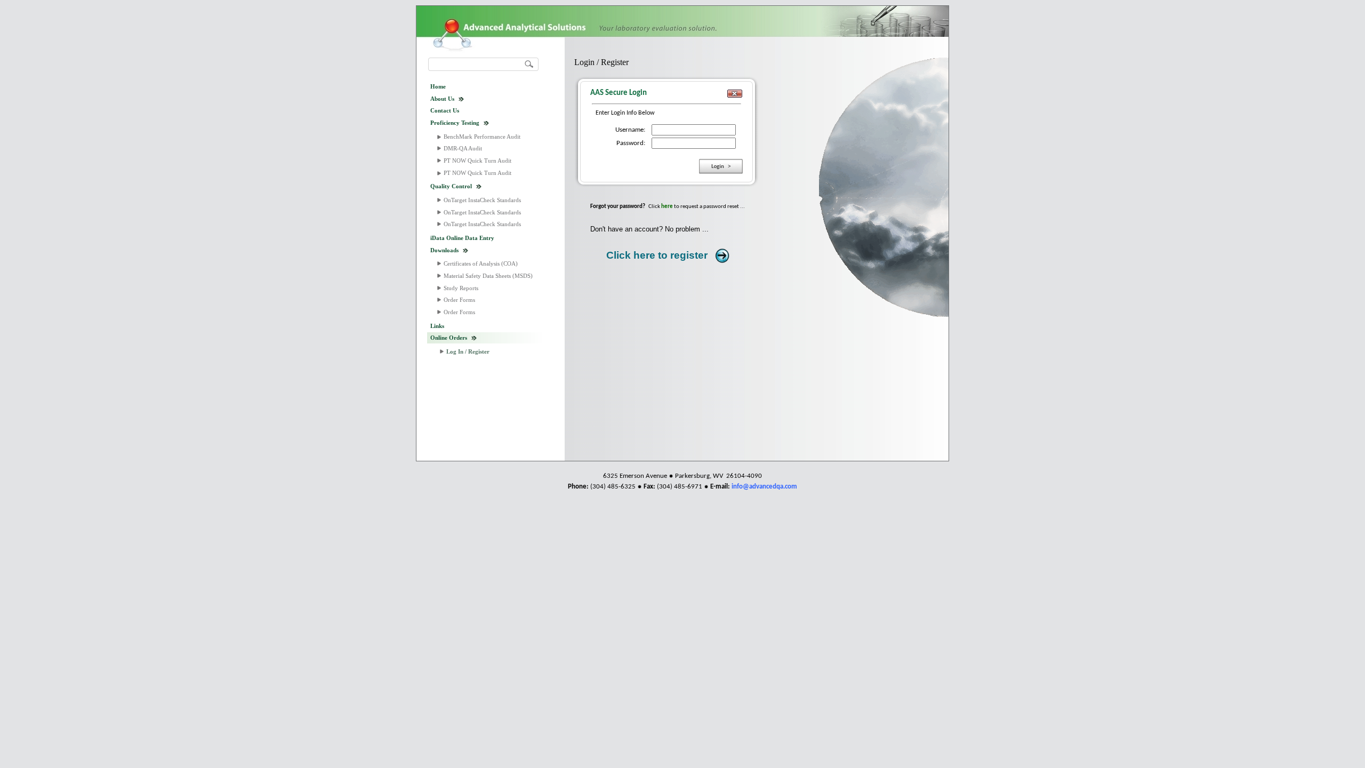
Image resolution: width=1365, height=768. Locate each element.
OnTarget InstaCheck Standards (482, 200)
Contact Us (444, 110)
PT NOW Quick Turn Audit (477, 160)
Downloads (444, 250)
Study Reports (461, 288)
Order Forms (459, 300)
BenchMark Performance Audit (482, 136)
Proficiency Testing (454, 122)
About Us (442, 98)
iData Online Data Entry (462, 238)
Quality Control (451, 186)
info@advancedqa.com (764, 486)
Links (437, 326)
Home (438, 86)
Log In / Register (467, 351)
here (667, 207)
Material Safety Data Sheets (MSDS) (488, 276)
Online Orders (448, 337)
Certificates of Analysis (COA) (481, 263)
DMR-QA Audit (463, 148)
